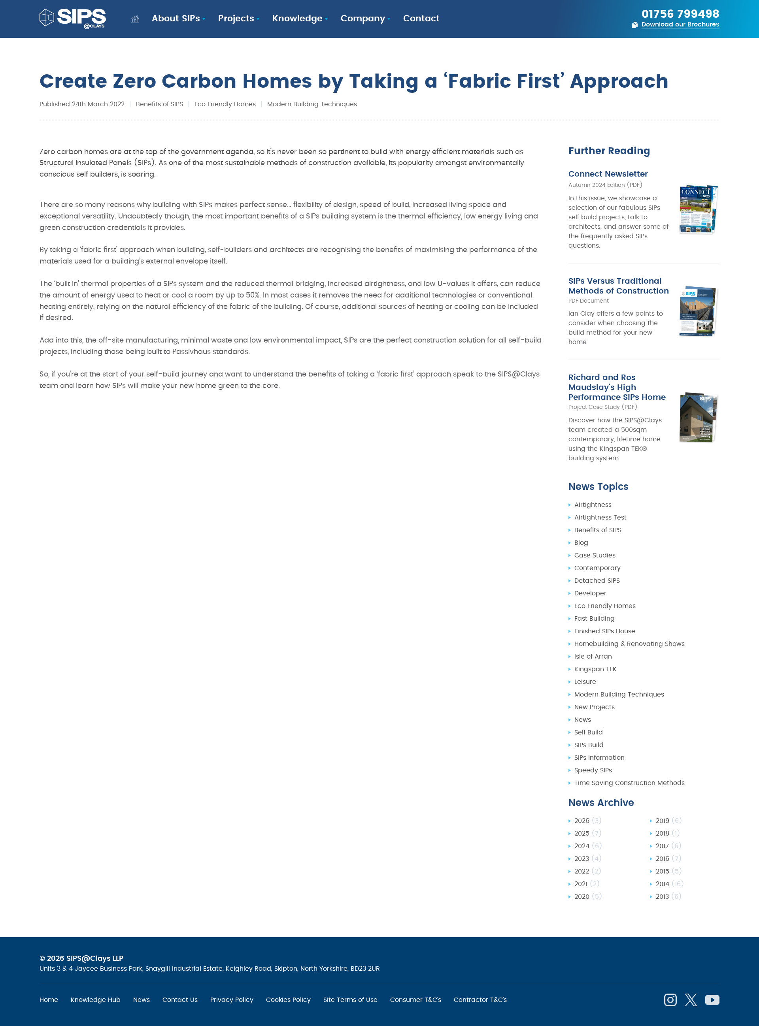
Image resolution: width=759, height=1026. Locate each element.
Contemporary (597, 568)
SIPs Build (589, 745)
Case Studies (595, 555)
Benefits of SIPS (159, 104)
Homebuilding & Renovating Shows (629, 644)
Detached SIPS (597, 580)
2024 (588, 846)
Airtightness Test (600, 517)
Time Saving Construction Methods (629, 783)
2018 (668, 833)
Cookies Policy (288, 1000)
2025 (588, 833)
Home (49, 1000)
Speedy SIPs (593, 770)
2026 (588, 821)
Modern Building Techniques (312, 104)
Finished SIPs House (604, 631)
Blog (581, 542)
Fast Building (594, 618)
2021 (587, 884)
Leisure (585, 681)
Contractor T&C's (480, 1000)
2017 (669, 846)
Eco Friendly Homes (225, 104)
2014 (670, 884)
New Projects (594, 707)
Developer (590, 593)
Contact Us (180, 1000)
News (582, 719)
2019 (669, 821)
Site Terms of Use (350, 1000)
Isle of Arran (593, 656)
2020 (588, 896)
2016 (669, 858)
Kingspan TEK (595, 669)
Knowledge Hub (96, 1000)
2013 (669, 896)
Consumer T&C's (415, 1000)
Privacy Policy (231, 1000)
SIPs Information (599, 757)
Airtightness (593, 504)
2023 (588, 858)
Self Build (588, 732)
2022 (588, 871)
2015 (669, 871)
